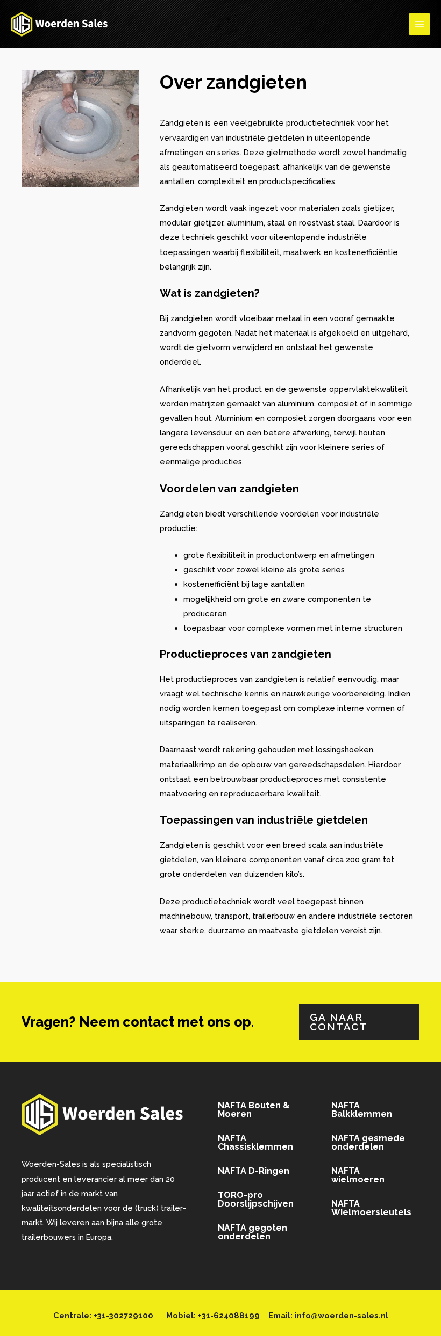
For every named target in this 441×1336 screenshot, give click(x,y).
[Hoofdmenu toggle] (419, 24)
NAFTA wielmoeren (358, 1175)
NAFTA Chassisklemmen (255, 1142)
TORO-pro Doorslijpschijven (256, 1199)
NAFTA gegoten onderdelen (252, 1232)
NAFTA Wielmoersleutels (371, 1208)
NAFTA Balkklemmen (361, 1109)
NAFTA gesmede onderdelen (368, 1142)
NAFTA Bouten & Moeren (254, 1109)
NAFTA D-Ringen (253, 1171)
